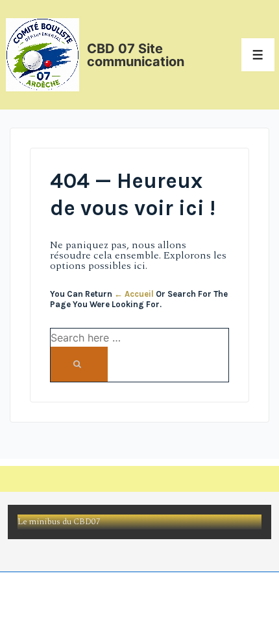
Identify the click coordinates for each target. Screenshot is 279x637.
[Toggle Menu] (257, 54)
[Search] (79, 364)
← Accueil (134, 294)
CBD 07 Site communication (135, 55)
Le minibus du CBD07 (59, 521)
